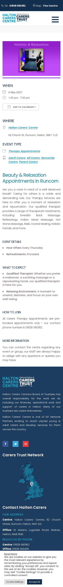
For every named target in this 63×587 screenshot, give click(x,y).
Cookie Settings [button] (14, 581)
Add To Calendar (23, 107)
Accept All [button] (34, 581)
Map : (46, 5)
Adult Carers (16, 158)
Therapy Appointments (24, 151)
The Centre (50, 5)
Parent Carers (28, 162)
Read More (10, 553)
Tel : (15, 5)
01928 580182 (17, 5)
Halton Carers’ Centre (23, 128)
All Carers (33, 158)
